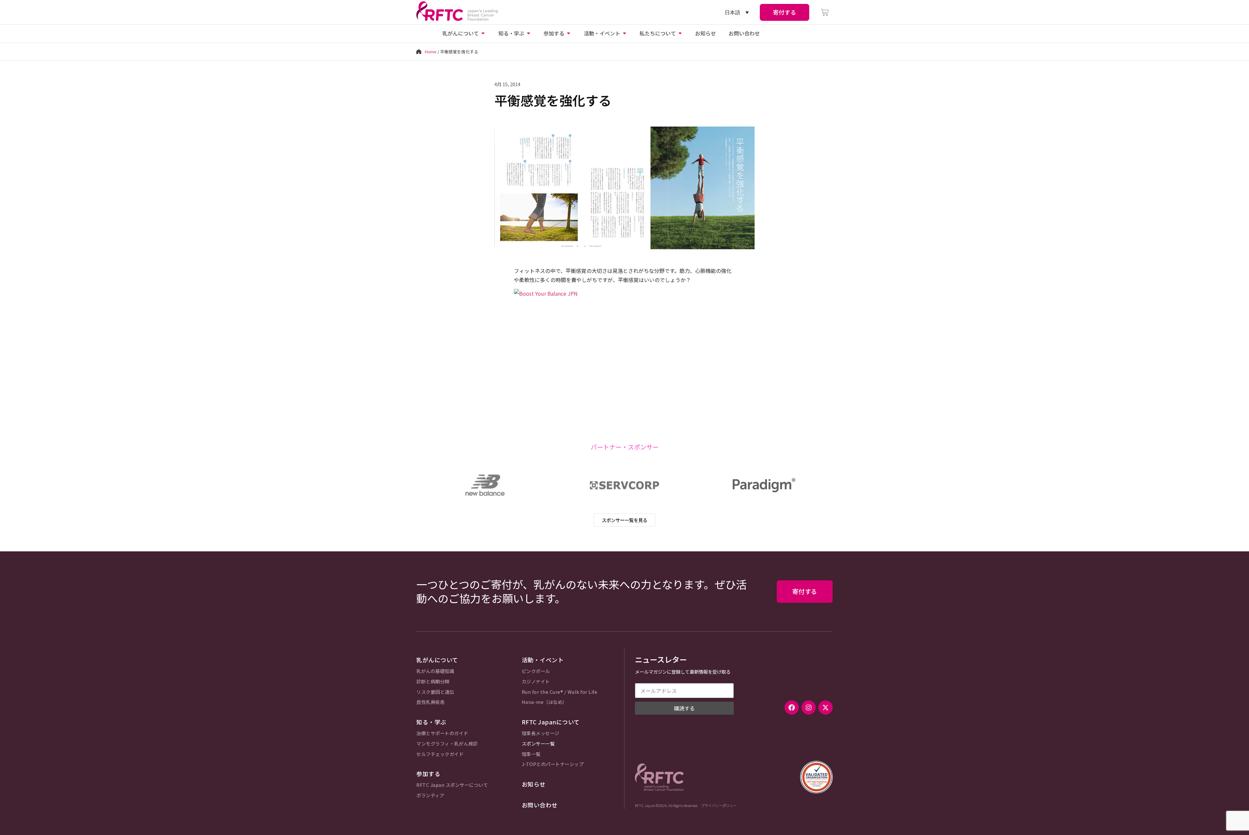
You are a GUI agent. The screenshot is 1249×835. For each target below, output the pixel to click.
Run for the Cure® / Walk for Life (560, 692)
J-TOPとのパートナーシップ (553, 764)
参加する (428, 774)
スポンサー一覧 (538, 744)
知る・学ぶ (431, 722)
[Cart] (825, 12)
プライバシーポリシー (719, 805)
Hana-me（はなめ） (544, 702)
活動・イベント (543, 660)
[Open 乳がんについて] (483, 33)
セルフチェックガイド (439, 754)
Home (430, 51)
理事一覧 (531, 754)
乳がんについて (437, 660)
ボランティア (430, 795)
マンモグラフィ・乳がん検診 (447, 744)
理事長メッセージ (540, 733)
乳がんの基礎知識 (435, 671)
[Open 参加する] (568, 33)
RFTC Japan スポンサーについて (452, 785)
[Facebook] (792, 707)
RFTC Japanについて (551, 722)
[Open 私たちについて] (680, 33)
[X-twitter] (825, 707)
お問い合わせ (540, 805)
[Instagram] (808, 707)
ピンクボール (536, 671)
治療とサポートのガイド (442, 733)
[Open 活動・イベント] (624, 33)
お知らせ (534, 784)
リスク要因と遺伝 (435, 692)
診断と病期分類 (433, 682)
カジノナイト (536, 682)
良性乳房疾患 (430, 702)
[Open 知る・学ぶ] (528, 33)
